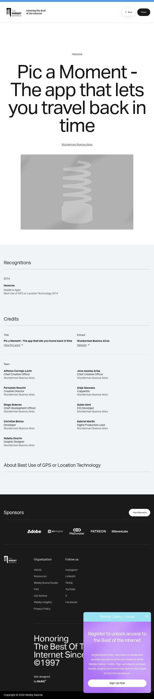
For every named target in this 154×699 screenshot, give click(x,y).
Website (82, 345)
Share (143, 12)
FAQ (36, 589)
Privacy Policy (42, 609)
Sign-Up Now (117, 683)
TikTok (69, 583)
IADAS (38, 570)
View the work (12, 345)
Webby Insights (43, 602)
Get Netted (40, 596)
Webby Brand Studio (46, 583)
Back (130, 12)
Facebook (71, 602)
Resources (40, 576)
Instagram (71, 570)
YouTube (70, 589)
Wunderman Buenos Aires (77, 144)
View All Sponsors (139, 513)
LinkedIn (70, 576)
